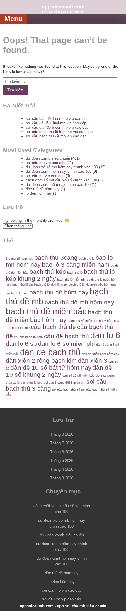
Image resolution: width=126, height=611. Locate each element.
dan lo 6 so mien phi (66, 343)
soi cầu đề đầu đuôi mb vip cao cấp (56, 123)
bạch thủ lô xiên (17, 293)
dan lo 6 (105, 335)
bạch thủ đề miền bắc (46, 311)
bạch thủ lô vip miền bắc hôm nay (92, 284)
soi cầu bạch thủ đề (66, 389)
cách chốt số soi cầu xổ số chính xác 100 (61, 180)
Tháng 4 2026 (61, 469)
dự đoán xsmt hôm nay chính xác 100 (58, 184)
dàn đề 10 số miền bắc (78, 375)
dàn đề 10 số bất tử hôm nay (51, 367)
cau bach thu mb (18, 327)
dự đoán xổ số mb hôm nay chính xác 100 (62, 167)
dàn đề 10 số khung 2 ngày (59, 371)
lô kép (38, 382)
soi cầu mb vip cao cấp (45, 162)
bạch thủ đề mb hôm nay (79, 302)
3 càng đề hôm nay (19, 258)
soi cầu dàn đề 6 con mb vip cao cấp (57, 127)
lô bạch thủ (25, 382)
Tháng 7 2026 (61, 443)
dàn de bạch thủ (50, 352)
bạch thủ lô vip (22, 284)
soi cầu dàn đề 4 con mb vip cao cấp (57, 118)
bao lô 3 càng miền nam (76, 264)
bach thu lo (86, 258)
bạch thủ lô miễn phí (71, 279)
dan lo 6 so (21, 343)
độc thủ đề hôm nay (42, 189)
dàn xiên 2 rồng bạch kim (41, 360)
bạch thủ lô (75, 272)
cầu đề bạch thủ (66, 336)
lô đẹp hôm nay (39, 193)
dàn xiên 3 (92, 360)
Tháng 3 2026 (61, 478)
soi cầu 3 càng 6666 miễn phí (64, 382)
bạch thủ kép (48, 271)
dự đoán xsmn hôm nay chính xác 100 (58, 171)
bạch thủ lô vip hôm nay (51, 284)
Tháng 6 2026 (61, 452)
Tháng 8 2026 (61, 434)
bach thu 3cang (56, 257)
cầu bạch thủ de (53, 326)
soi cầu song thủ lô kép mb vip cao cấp (59, 132)
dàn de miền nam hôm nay (100, 354)
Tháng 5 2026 (61, 460)
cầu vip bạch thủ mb (28, 337)
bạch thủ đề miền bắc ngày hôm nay (93, 320)
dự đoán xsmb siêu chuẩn (48, 158)
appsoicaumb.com (63, 7)
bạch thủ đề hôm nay (58, 292)
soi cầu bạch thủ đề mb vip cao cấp (56, 136)
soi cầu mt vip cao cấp (45, 176)
